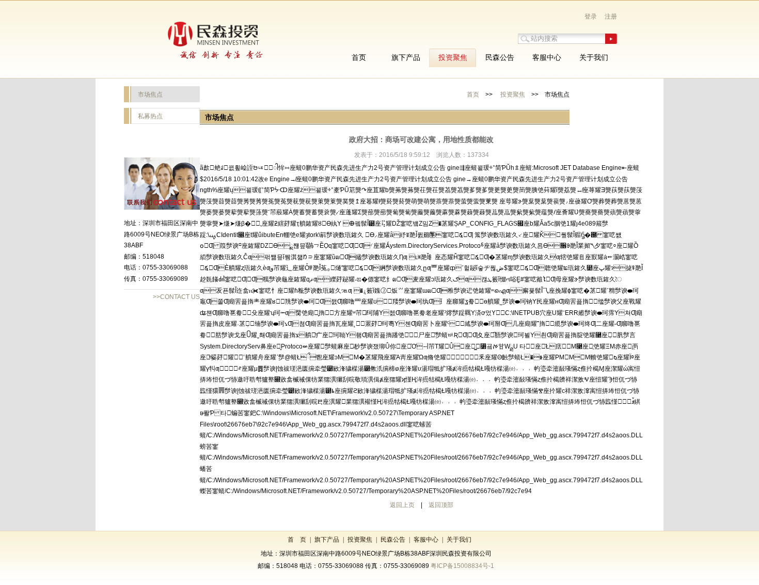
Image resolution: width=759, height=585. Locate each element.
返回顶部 (441, 505)
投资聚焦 (512, 94)
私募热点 (150, 116)
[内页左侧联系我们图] (162, 207)
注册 (611, 16)
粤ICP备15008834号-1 (462, 566)
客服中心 (426, 539)
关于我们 (459, 539)
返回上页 (402, 505)
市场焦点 (150, 94)
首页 (473, 94)
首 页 (297, 539)
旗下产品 (326, 539)
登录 (590, 16)
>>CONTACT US (176, 297)
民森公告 (393, 539)
